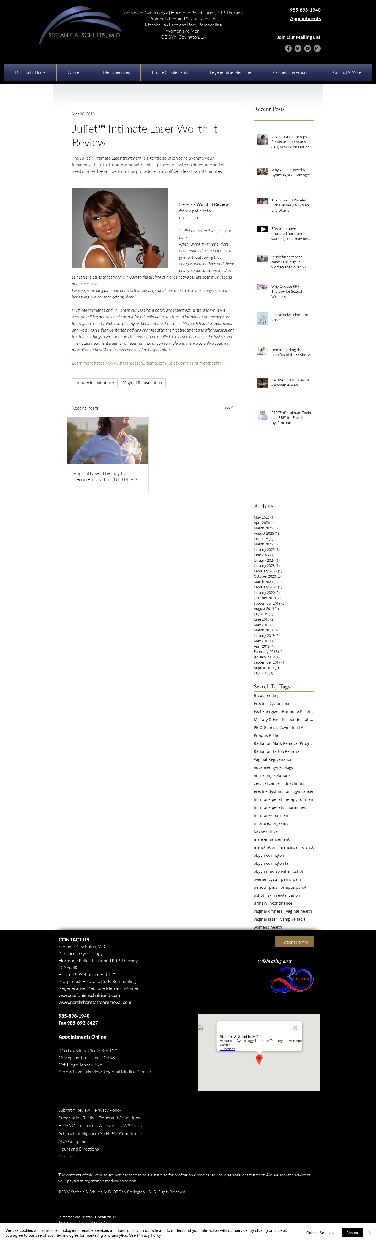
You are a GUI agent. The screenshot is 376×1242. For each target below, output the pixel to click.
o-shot (308, 847)
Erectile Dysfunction (272, 703)
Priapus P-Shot (267, 735)
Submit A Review (74, 1110)
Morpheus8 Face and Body (85, 981)
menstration (265, 847)
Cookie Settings (320, 1232)
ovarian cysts (266, 879)
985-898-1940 (74, 1016)
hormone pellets (269, 807)
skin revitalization (284, 895)
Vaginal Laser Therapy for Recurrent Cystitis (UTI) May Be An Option (106, 476)
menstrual (289, 847)
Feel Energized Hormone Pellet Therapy (284, 711)
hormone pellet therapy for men (283, 799)
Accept (352, 1232)
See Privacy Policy (145, 1235)
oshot (298, 871)
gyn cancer (304, 791)
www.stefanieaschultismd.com (89, 995)
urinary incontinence (94, 382)
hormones (296, 807)
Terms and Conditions (119, 1117)
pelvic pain (291, 879)
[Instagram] (317, 48)
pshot (259, 895)
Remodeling (123, 981)
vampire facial (293, 919)
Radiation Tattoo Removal (277, 751)
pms (273, 887)
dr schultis (294, 783)
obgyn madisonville (272, 871)
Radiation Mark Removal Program (284, 743)
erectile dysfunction (272, 791)
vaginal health (299, 911)
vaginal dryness (268, 911)
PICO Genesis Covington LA (278, 727)
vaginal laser (265, 919)
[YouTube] (307, 48)
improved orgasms (271, 823)
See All (229, 407)
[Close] (369, 1233)
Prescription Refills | (78, 1117)
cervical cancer (267, 783)
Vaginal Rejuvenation (142, 382)
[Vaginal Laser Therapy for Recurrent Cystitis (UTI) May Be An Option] (107, 440)
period (260, 887)
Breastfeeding (267, 695)
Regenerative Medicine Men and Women (99, 988)
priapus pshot (293, 887)
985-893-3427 (82, 1023)
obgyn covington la (271, 863)
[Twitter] (298, 48)
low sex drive (266, 831)
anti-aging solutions (272, 775)
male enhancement (272, 839)
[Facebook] (288, 48)
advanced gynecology (273, 767)
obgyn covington (269, 855)
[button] (74, 72)
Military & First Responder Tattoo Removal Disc (284, 719)
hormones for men (271, 815)
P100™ (107, 974)
